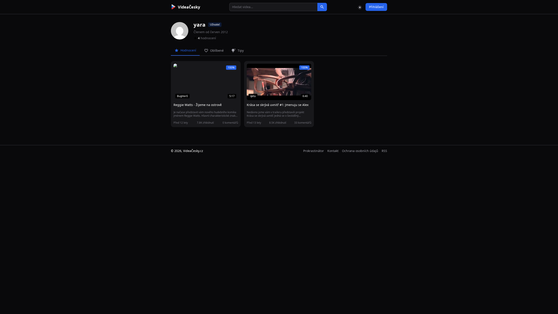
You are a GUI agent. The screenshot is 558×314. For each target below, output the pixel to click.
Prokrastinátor (313, 151)
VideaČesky (189, 7)
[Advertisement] (146, 79)
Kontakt (333, 151)
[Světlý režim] (360, 7)
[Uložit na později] (186, 69)
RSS (384, 151)
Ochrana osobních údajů (360, 151)
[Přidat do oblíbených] (178, 69)
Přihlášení (376, 7)
